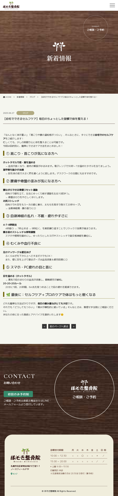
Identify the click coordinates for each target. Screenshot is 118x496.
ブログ (32, 97)
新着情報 (20, 97)
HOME (8, 97)
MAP (15, 474)
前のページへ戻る (59, 326)
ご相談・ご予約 (95, 27)
